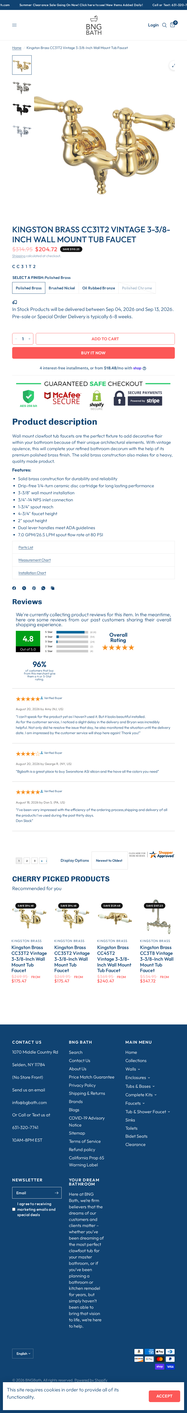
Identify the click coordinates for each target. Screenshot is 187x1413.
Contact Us (79, 1060)
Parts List (26, 547)
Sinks (130, 1120)
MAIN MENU (138, 1042)
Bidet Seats (136, 1136)
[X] (25, 588)
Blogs (74, 1110)
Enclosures (135, 1077)
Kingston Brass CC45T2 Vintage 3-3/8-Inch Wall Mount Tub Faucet (114, 958)
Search (76, 1052)
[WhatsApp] (44, 588)
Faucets (133, 1103)
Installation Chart (32, 572)
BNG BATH (80, 1042)
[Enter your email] (57, 1193)
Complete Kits (139, 1094)
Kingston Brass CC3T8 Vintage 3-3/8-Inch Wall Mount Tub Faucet (157, 958)
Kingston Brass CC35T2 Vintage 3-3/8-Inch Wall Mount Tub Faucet (72, 958)
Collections (136, 1060)
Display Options (75, 860)
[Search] (164, 25)
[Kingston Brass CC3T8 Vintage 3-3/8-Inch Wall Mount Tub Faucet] (158, 916)
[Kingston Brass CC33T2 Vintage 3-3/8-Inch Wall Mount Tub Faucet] (29, 916)
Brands (76, 1101)
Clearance (135, 1144)
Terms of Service (85, 1141)
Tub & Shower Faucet (145, 1111)
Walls (130, 1069)
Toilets (131, 1128)
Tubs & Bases (138, 1086)
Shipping (18, 256)
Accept (164, 1395)
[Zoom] (173, 65)
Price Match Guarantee (91, 1077)
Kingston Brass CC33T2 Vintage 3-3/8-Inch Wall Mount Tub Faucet (29, 958)
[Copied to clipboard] (53, 588)
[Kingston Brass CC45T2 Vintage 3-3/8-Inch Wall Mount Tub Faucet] (115, 916)
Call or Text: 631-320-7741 (158, 5)
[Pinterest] (35, 588)
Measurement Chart (35, 560)
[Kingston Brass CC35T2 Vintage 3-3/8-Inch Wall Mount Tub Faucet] (72, 916)
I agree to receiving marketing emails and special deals (36, 1209)
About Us (77, 1069)
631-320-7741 (25, 1127)
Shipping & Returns (87, 1093)
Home (16, 48)
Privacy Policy (82, 1085)
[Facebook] (15, 588)
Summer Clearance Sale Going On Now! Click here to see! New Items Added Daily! (66, 5)
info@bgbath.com (29, 1102)
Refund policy (82, 1149)
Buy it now (93, 352)
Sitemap (77, 1133)
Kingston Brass (26, 941)
